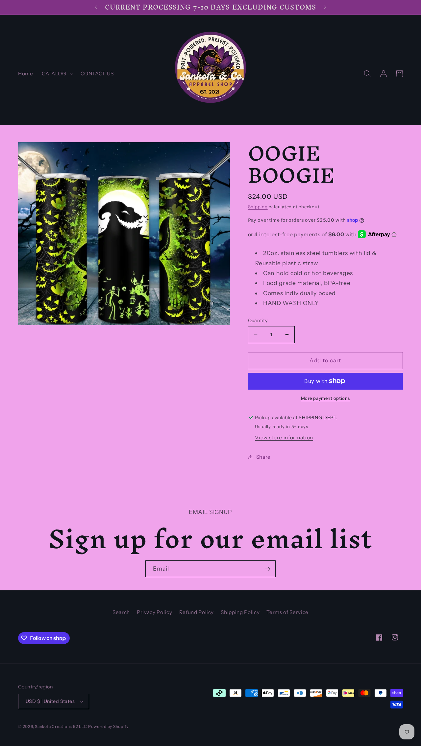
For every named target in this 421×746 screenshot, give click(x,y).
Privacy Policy (154, 612)
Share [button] (263, 456)
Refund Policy (196, 612)
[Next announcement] (325, 7)
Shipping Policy (240, 612)
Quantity (258, 320)
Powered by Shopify (108, 726)
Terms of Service (287, 612)
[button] (56, 73)
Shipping (258, 206)
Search (121, 612)
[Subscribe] (267, 569)
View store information (284, 437)
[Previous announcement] (95, 7)
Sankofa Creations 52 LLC (61, 726)
